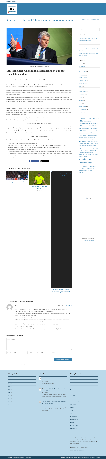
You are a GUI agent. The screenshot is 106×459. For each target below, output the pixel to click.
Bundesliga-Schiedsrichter (83, 130)
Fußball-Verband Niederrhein (84, 147)
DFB (91, 133)
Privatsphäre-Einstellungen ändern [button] (67, 457)
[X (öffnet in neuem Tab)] (93, 1)
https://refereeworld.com (89, 240)
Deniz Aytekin (81, 133)
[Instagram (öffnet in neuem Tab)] (97, 1)
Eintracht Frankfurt (83, 137)
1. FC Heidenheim (82, 118)
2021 (9, 392)
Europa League (82, 83)
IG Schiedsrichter (12, 79)
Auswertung (86, 125)
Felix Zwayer (87, 141)
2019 (9, 398)
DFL (94, 133)
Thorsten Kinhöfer (82, 91)
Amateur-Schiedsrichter (84, 123)
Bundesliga (93, 128)
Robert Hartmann (88, 154)
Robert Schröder (95, 154)
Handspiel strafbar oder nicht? (17, 182)
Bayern (96, 125)
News (80, 103)
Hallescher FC (96, 147)
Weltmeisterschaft (82, 71)
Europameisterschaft (95, 19)
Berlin (80, 128)
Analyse (81, 125)
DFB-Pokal (81, 100)
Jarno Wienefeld (81, 150)
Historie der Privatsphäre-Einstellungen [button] (81, 457)
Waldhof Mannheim (82, 170)
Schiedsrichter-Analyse (85, 162)
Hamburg (80, 148)
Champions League (83, 77)
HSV (97, 148)
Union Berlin (93, 166)
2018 (9, 401)
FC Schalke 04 (81, 139)
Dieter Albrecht (45, 401)
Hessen (94, 148)
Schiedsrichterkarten (93, 164)
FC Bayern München (91, 137)
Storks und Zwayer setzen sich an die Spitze (88, 43)
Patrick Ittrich (82, 152)
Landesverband (92, 150)
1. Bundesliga (81, 88)
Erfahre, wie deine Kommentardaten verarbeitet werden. (45, 364)
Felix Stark (82, 141)
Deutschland (86, 133)
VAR (98, 166)
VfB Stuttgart (89, 168)
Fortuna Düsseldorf (87, 143)
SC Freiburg (84, 156)
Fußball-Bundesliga (82, 145)
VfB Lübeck (84, 168)
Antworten (69, 305)
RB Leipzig (87, 152)
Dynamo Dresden (82, 135)
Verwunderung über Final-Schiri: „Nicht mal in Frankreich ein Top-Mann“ (61, 291)
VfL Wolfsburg (95, 168)
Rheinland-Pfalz (81, 154)
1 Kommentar (46, 79)
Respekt (91, 152)
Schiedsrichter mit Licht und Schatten (39, 187)
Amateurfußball (94, 123)
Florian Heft (81, 143)
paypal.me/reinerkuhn (79, 450)
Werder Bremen (89, 170)
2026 (9, 378)
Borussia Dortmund (85, 128)
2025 (9, 381)
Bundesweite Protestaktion (93, 130)
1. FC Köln (88, 118)
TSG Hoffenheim (86, 166)
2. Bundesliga (81, 94)
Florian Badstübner (94, 141)
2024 (9, 384)
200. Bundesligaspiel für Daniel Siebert (87, 45)
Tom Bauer (81, 166)
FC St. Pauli (86, 139)
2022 (9, 389)
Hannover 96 (85, 148)
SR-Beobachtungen (83, 109)
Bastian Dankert (92, 125)
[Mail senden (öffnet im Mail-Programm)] (99, 1)
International (81, 75)
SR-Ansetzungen (82, 106)
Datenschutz (8, 1)
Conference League (83, 80)
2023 (9, 386)
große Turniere (82, 66)
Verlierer (80, 168)
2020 (9, 395)
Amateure (81, 63)
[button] (34, 161)
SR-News (80, 112)
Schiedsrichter (85, 159)
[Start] (81, 19)
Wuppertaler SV (82, 172)
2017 (9, 404)
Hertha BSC (90, 148)
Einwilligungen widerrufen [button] (95, 457)
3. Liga (80, 97)
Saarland (80, 156)
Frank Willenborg (94, 143)
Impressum (14, 1)
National (80, 86)
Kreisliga (86, 150)
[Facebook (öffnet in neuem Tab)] (95, 1)
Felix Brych (92, 139)
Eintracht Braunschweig (92, 135)
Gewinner (91, 147)
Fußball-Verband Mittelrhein (91, 145)
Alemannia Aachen (87, 121)
